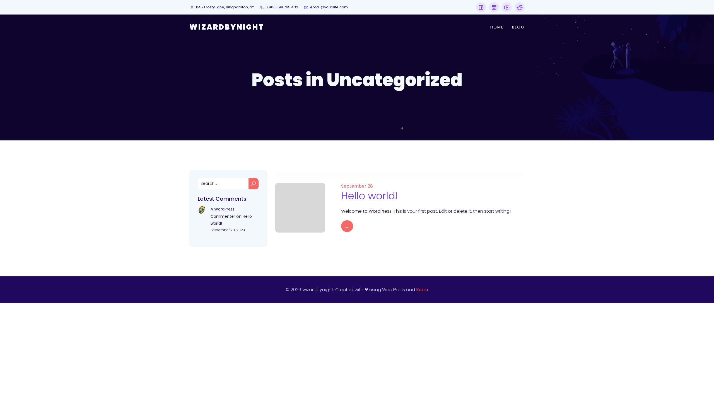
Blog (518, 27)
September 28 (357, 186)
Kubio (422, 289)
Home (497, 27)
